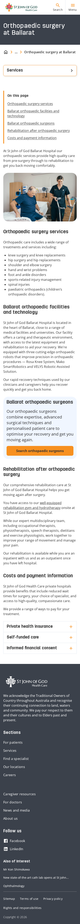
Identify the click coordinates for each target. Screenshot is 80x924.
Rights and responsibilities (22, 908)
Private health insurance (30, 627)
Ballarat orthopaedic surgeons (31, 123)
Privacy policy (53, 899)
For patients (13, 742)
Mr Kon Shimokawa (16, 869)
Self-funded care (23, 637)
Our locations (14, 767)
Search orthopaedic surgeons (40, 451)
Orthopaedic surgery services (30, 103)
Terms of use (29, 899)
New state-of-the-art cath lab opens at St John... (36, 877)
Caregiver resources (19, 794)
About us (10, 818)
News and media (16, 810)
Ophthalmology (13, 886)
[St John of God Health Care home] (26, 682)
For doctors (12, 802)
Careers (9, 775)
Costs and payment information (32, 138)
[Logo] (19, 7)
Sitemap (9, 899)
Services (9, 750)
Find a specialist (16, 758)
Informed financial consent (32, 648)
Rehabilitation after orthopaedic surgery (38, 130)
